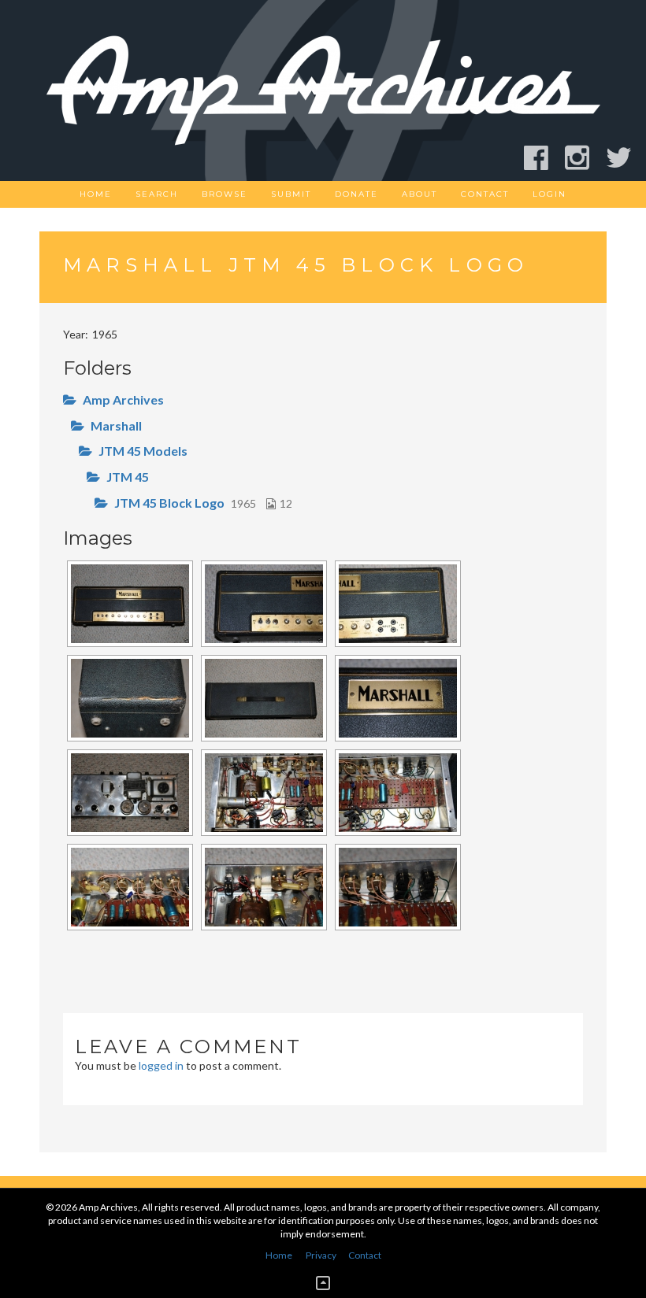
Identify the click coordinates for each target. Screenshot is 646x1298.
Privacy (321, 1255)
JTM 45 (127, 476)
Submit (291, 194)
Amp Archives (123, 399)
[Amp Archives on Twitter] (626, 158)
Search (157, 194)
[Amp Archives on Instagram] (584, 158)
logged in (161, 1065)
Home (96, 194)
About (419, 194)
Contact (485, 194)
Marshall (116, 425)
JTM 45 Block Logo (169, 502)
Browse (224, 194)
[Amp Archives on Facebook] (543, 158)
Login (549, 194)
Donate (356, 194)
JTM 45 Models (142, 450)
